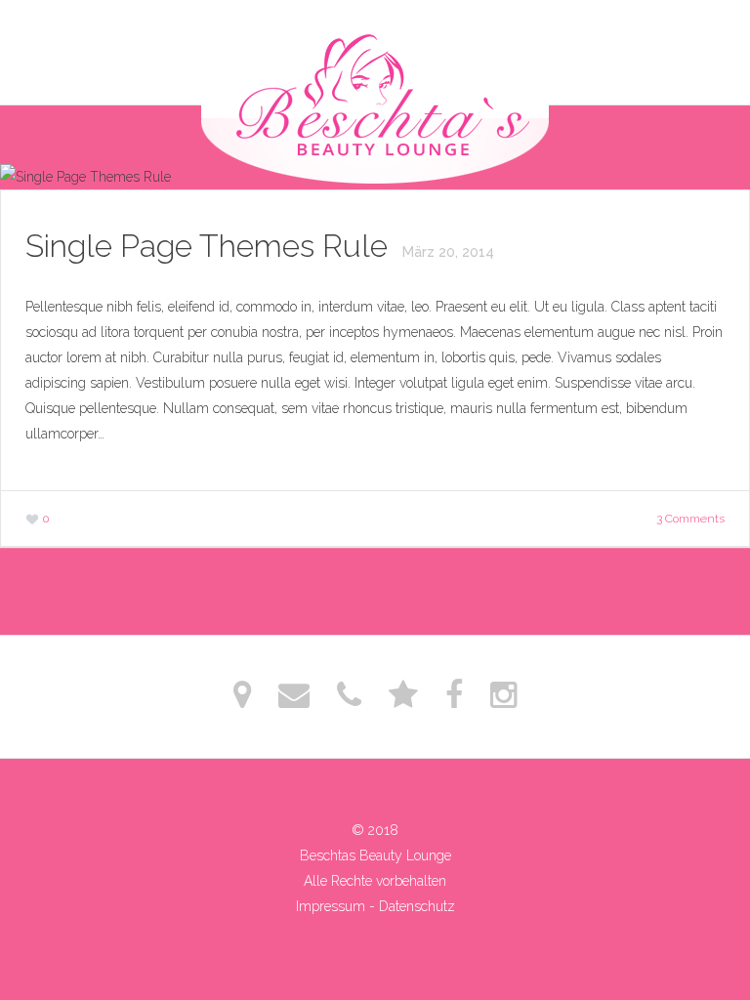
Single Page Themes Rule (210, 246)
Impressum (330, 906)
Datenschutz (417, 906)
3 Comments (690, 518)
